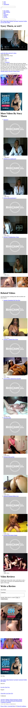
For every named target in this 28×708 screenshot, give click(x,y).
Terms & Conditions (21, 706)
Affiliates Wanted (9, 699)
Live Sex (5, 17)
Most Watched (6, 12)
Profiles (5, 16)
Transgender (6, 4)
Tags (6, 687)
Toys (8, 687)
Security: (3, 597)
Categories (5, 14)
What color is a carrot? (10, 597)
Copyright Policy (11, 706)
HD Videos (7, 22)
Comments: (3, 592)
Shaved (7, 58)
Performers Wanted (17, 699)
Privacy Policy (4, 706)
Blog (4, 13)
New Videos (6, 10)
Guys (4, 3)
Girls (4, 1)
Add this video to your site (7, 71)
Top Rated (15, 21)
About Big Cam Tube (5, 693)
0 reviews (7, 62)
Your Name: (3, 589)
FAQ (12, 693)
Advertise (3, 699)
